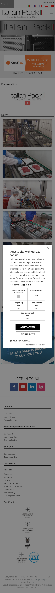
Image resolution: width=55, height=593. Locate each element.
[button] (20, 341)
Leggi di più (26, 284)
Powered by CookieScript (35, 345)
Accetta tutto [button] (27, 327)
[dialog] (27, 296)
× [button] (48, 248)
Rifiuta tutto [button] (28, 334)
